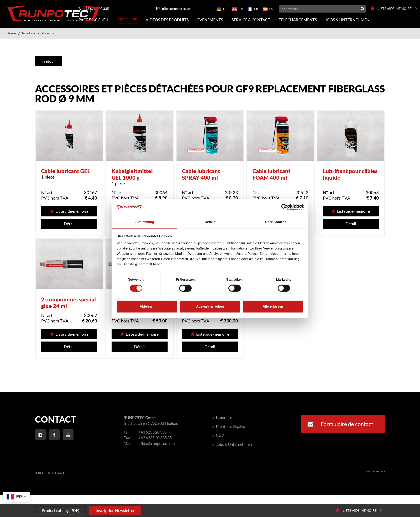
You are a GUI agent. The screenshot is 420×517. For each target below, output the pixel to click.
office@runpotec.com (176, 9)
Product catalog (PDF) (60, 510)
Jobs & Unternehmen (348, 19)
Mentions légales (228, 426)
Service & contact (251, 19)
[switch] (185, 288)
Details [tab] (210, 222)
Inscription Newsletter (115, 510)
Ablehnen (147, 306)
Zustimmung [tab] (144, 222)
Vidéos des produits (167, 19)
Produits (127, 19)
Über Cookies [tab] (275, 222)
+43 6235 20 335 (152, 432)
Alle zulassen (273, 306)
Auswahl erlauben (210, 306)
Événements (210, 19)
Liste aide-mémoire (72, 211)
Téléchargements (298, 19)
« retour (48, 61)
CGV (218, 435)
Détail (69, 223)
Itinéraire (222, 417)
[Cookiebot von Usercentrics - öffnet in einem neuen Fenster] (284, 207)
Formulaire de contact (346, 424)
